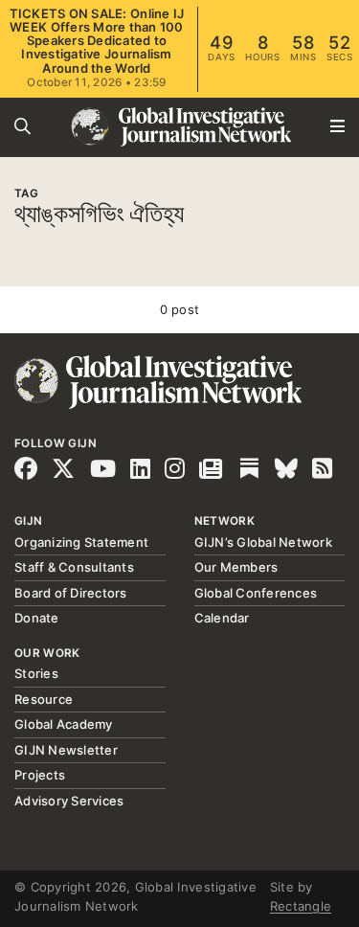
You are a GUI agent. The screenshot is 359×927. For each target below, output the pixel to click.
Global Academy (63, 724)
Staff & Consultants (74, 567)
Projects (39, 774)
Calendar (222, 617)
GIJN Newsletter (66, 749)
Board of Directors (70, 592)
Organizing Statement (81, 542)
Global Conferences (256, 592)
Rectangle (300, 906)
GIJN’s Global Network (263, 542)
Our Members (236, 567)
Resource (43, 699)
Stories (36, 673)
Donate (36, 617)
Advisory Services (68, 800)
